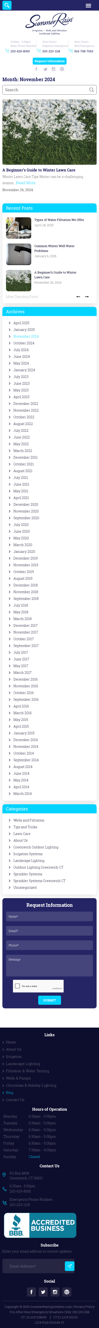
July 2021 (20, 477)
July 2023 (21, 377)
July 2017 (20, 652)
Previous (78, 296)
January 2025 (24, 330)
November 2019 (25, 565)
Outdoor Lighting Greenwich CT (38, 867)
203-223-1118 (51, 51)
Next (87, 296)
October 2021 (23, 464)
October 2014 (23, 753)
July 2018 (20, 605)
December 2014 (25, 740)
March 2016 (22, 713)
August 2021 (22, 471)
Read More (26, 182)
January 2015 (23, 733)
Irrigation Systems (28, 854)
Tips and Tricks (25, 827)
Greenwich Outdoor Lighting (35, 847)
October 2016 (23, 693)
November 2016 (25, 686)
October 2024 (23, 343)
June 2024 (21, 356)
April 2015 (21, 726)
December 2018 (25, 585)
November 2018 (25, 592)
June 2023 (21, 383)
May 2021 (20, 491)
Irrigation (14, 1056)
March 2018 (22, 619)
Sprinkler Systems (27, 874)
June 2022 (21, 437)
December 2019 (25, 558)
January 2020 (24, 551)
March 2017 (22, 672)
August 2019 (22, 578)
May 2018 (20, 612)
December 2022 (25, 404)
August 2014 (22, 767)
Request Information (50, 61)
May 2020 (21, 538)
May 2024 (21, 363)
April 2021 (21, 498)
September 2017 (26, 646)
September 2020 (26, 518)
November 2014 (25, 746)
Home (11, 1042)
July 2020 (21, 525)
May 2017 (20, 666)
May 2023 (21, 390)
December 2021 (25, 457)
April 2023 (21, 397)
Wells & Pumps (18, 1078)
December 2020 (25, 504)
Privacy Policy (84, 1306)
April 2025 (21, 323)
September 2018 (26, 599)
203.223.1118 (80, 1312)
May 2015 (20, 720)
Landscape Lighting (28, 861)
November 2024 (26, 336)
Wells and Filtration (28, 820)
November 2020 (26, 511)
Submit (49, 1000)
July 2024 (21, 350)
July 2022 (21, 430)
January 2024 (24, 370)
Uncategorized (25, 887)
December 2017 (25, 625)
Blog (9, 1092)
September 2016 (26, 699)
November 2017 (25, 632)
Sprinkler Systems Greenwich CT (39, 881)
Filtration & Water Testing (27, 1070)
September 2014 (26, 760)
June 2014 (21, 773)
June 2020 (21, 531)
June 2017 (21, 659)
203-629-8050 (20, 51)
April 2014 (21, 787)
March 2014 (22, 794)
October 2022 (23, 417)
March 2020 (22, 545)
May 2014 (20, 780)
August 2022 (23, 424)
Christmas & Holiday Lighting (31, 1085)
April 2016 (21, 706)
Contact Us (15, 1099)
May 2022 (21, 444)
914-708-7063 (83, 51)
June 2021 (21, 484)
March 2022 (22, 451)
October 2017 (23, 639)
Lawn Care (22, 834)
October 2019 (23, 572)
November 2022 (26, 410)
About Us (20, 840)
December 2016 (25, 679)
